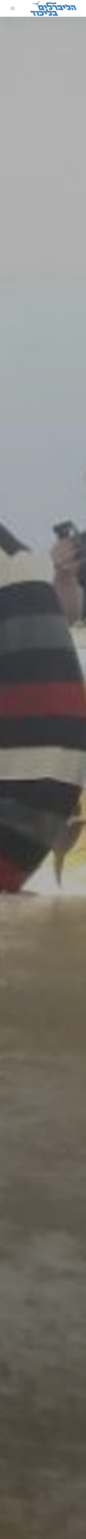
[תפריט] (13, 8)
